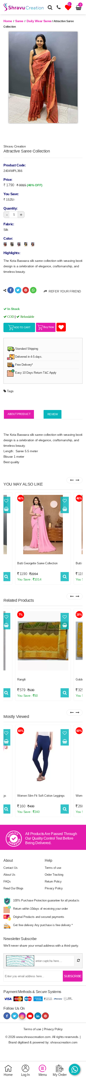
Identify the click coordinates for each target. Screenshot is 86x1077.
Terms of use (53, 867)
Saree (19, 21)
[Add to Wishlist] (6, 501)
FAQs (7, 881)
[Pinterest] (25, 290)
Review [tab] (52, 414)
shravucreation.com (64, 1042)
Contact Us (10, 867)
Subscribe (72, 976)
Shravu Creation (14, 146)
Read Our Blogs (13, 888)
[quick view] (6, 576)
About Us (9, 874)
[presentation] (72, 480)
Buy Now (48, 327)
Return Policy (53, 881)
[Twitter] (18, 290)
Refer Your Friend (64, 291)
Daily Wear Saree (39, 21)
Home (7, 21)
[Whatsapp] (33, 290)
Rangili (21, 679)
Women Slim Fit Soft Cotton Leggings (41, 795)
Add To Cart (22, 327)
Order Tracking (54, 874)
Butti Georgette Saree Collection (37, 563)
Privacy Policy (54, 888)
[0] (68, 9)
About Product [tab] (19, 414)
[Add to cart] (6, 509)
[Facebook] (10, 290)
